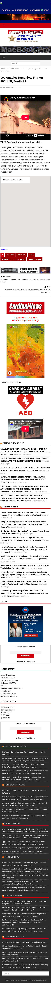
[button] (3, 25)
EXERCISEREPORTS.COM (14, 936)
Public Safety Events (8, 694)
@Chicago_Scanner (7, 710)
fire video (10, 255)
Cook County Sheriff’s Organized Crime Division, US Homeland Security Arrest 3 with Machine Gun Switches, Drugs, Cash (24, 593)
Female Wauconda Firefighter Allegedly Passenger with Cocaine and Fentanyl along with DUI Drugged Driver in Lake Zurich (24, 549)
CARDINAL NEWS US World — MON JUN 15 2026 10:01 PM (22, 851)
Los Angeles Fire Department (13, 259)
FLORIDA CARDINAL (12, 857)
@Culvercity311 (6, 712)
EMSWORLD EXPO (7, 677)
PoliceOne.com (6, 691)
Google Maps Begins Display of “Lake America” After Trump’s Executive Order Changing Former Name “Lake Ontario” (24, 524)
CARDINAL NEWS (10, 506)
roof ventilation (35, 259)
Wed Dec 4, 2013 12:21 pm (12, 87)
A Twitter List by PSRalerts (10, 382)
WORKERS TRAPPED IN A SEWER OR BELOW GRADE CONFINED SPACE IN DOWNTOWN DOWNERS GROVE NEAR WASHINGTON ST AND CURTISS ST (24, 498)
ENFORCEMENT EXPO (9, 680)
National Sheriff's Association (11, 688)
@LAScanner (5, 715)
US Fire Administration (9, 696)
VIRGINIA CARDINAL (12, 823)
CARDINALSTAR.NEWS (13, 895)
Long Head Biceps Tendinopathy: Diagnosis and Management (24, 942)
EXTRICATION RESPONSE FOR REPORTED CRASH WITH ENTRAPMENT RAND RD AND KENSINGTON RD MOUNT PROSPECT (23, 479)
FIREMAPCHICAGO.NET (13, 443)
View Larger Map (3, 249)
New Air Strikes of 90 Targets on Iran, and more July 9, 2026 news (25, 848)
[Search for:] (25, 63)
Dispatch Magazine (7, 675)
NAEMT (3, 686)
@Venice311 (5, 718)
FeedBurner (30, 661)
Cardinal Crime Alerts (15, 785)
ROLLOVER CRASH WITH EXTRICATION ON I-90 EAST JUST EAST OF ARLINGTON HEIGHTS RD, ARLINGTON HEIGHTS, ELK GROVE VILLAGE (25, 451)
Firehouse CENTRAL (8, 683)
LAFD (32, 255)
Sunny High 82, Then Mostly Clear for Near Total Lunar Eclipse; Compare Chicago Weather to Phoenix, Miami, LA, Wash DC (25, 575)
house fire (22, 255)
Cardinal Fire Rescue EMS (16, 746)
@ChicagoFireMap (7, 707)
